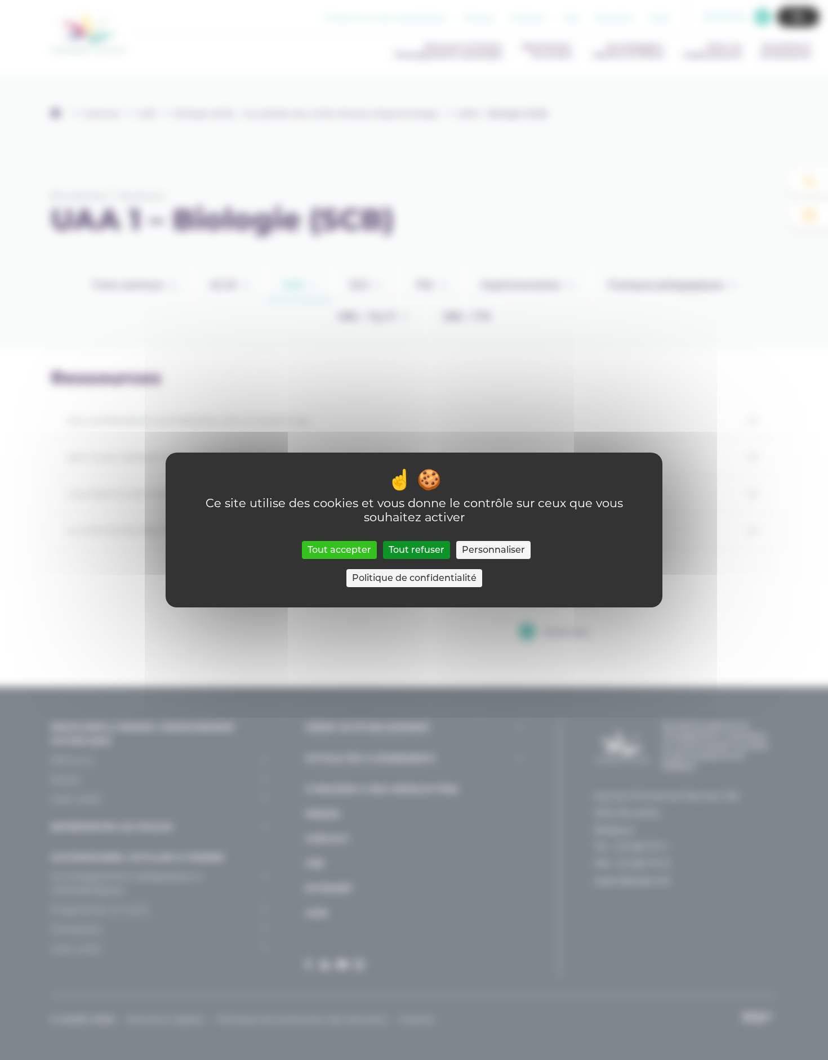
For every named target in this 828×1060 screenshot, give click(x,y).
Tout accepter (339, 549)
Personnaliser (493, 549)
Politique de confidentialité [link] (414, 578)
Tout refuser (416, 549)
